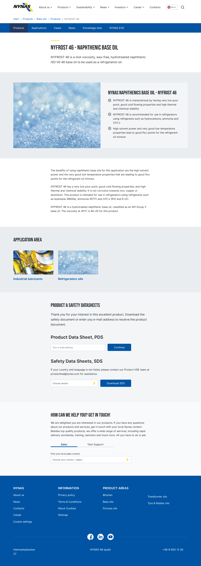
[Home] (23, 7)
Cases (57, 27)
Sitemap (63, 514)
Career (138, 7)
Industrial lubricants (27, 279)
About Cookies (67, 508)
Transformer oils (157, 496)
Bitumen (107, 495)
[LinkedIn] (100, 537)
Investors (120, 7)
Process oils (110, 508)
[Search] (183, 7)
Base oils (108, 501)
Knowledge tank (92, 27)
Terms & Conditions (69, 501)
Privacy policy (66, 495)
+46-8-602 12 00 (173, 549)
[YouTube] (110, 537)
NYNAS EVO (116, 27)
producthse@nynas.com (65, 373)
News (103, 7)
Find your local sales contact (65, 454)
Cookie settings (22, 521)
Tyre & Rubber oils (158, 503)
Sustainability (84, 7)
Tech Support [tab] (95, 444)
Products (63, 7)
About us (44, 7)
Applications (39, 27)
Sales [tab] (64, 444)
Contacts (155, 7)
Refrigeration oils (70, 279)
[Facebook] (90, 537)
